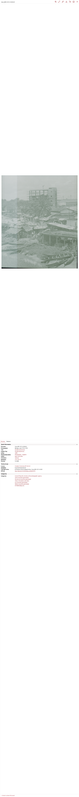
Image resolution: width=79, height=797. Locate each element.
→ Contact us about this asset (8, 795)
